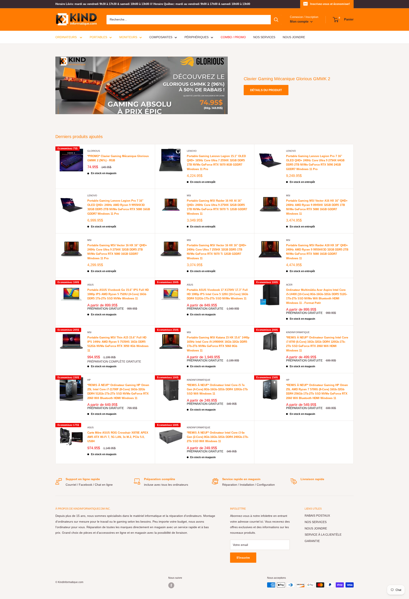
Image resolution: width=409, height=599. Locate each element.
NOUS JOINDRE (294, 37)
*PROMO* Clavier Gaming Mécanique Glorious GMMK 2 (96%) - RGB (118, 158)
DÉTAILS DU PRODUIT (266, 90)
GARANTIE (312, 541)
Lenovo (192, 151)
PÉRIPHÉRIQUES (196, 37)
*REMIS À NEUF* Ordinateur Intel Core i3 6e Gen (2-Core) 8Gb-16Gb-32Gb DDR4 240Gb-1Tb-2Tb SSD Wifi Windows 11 (218, 437)
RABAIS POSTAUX (317, 515)
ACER (289, 284)
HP (89, 380)
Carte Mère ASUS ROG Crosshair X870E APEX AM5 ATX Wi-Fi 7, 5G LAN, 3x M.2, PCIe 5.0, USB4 (117, 437)
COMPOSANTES (160, 37)
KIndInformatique (298, 332)
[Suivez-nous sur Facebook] (171, 585)
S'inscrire (243, 557)
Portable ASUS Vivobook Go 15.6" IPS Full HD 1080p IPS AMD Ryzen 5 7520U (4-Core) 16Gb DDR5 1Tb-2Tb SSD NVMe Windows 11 (118, 294)
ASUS (90, 284)
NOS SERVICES (264, 37)
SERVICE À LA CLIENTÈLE (323, 534)
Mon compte (299, 21)
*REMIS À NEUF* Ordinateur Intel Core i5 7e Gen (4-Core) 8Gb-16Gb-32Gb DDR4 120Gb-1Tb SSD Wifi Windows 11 (217, 389)
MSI (189, 195)
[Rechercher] (276, 19)
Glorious (93, 151)
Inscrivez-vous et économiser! (330, 4)
